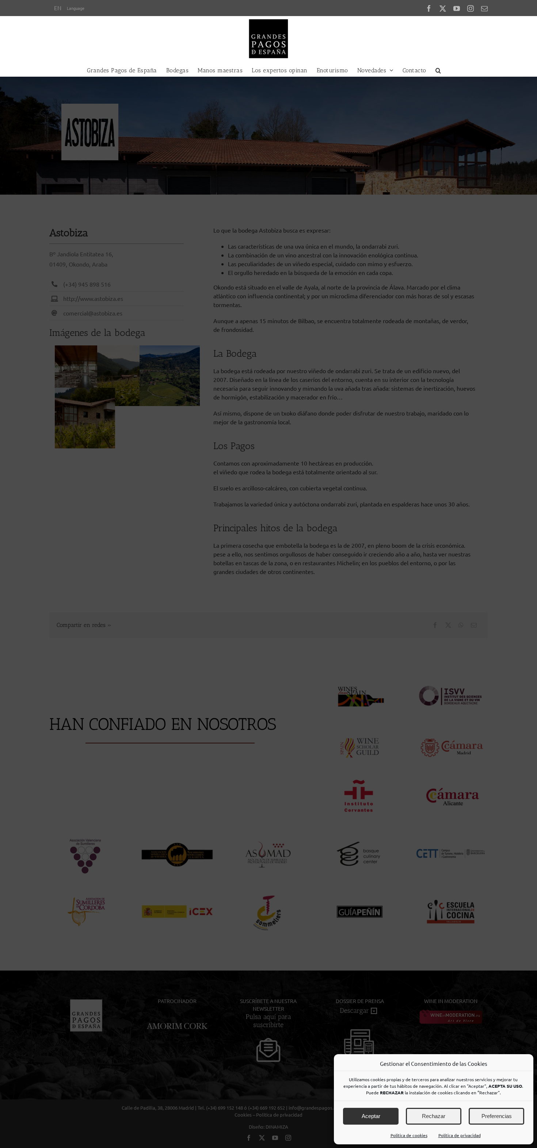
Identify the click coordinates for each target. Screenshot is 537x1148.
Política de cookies (409, 1135)
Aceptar (371, 1116)
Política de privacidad (459, 1135)
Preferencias (496, 1116)
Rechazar (433, 1116)
